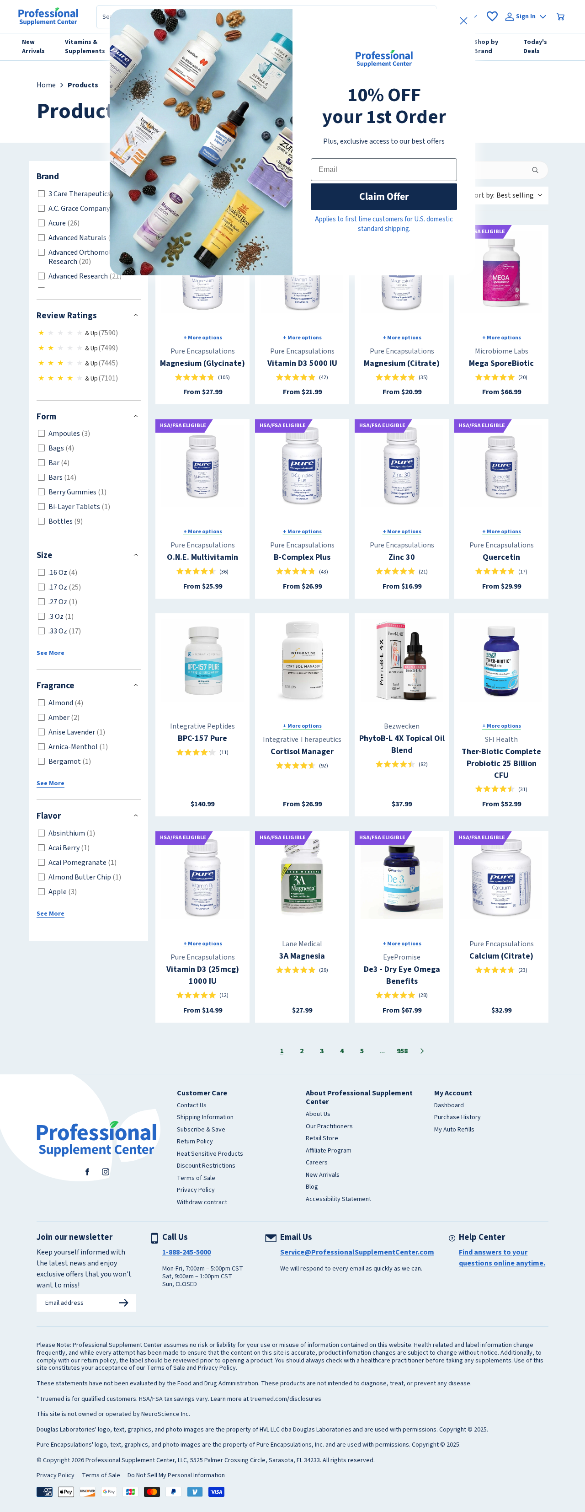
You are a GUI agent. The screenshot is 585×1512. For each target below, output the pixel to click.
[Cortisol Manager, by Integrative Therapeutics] (302, 660)
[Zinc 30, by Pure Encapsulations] (401, 466)
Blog (312, 1187)
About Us (318, 1114)
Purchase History (457, 1118)
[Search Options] (538, 170)
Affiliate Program (328, 1151)
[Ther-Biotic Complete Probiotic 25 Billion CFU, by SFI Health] (501, 660)
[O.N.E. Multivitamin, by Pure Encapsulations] (202, 466)
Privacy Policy (196, 1190)
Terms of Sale (196, 1178)
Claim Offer (384, 196)
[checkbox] (87, 193)
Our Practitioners (329, 1127)
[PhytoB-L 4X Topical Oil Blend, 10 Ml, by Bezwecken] (401, 660)
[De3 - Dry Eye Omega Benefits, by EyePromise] (401, 878)
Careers (317, 1163)
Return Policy (195, 1142)
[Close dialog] (464, 21)
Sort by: (502, 195)
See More (50, 653)
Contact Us (192, 1106)
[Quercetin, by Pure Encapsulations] (501, 466)
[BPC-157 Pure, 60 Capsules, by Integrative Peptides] (202, 660)
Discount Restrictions (206, 1166)
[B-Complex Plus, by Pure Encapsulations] (302, 466)
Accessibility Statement (338, 1200)
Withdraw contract (202, 1203)
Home (46, 85)
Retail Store (322, 1139)
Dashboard (449, 1106)
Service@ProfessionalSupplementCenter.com (357, 1252)
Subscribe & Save (201, 1130)
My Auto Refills (454, 1130)
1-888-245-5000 (186, 1252)
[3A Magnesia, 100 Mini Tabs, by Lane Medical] (302, 878)
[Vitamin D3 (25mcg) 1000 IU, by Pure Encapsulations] (202, 878)
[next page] (422, 1051)
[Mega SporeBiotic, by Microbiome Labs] (501, 272)
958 (402, 1051)
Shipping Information (205, 1118)
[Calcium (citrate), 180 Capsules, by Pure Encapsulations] (501, 878)
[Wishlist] (492, 16)
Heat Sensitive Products (210, 1154)
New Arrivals (323, 1175)
